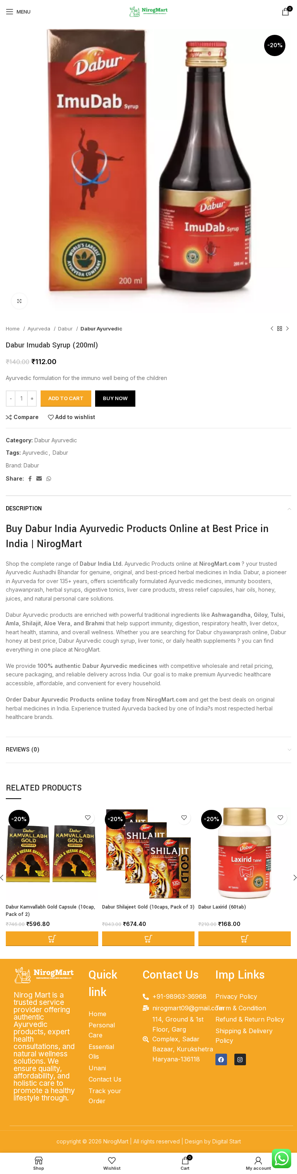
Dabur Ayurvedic (101, 328)
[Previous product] (272, 329)
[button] (52, 938)
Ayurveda (39, 328)
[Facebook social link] (30, 479)
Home (13, 328)
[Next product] (287, 329)
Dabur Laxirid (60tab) (222, 907)
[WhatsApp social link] (48, 479)
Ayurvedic (35, 452)
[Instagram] (240, 1059)
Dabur (66, 328)
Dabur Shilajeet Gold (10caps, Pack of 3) (148, 907)
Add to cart (66, 398)
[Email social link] (39, 479)
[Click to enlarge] (19, 301)
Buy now (115, 398)
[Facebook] (221, 1059)
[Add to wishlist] (87, 818)
